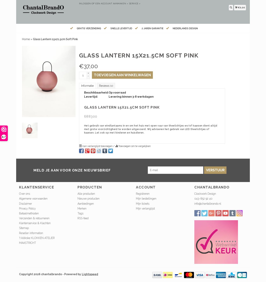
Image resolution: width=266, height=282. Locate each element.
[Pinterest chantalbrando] (218, 213)
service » (135, 3)
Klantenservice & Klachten (35, 223)
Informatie (87, 85)
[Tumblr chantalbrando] (232, 213)
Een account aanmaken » (111, 3)
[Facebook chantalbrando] (197, 213)
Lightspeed (90, 274)
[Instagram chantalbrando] (239, 213)
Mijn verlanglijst (145, 208)
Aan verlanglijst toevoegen (97, 146)
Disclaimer (25, 203)
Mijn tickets (142, 203)
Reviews (106, 85)
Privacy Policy (27, 208)
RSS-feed (83, 218)
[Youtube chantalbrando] (225, 213)
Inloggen (85, 3)
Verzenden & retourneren (34, 218)
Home (26, 39)
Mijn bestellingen (146, 198)
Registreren (143, 193)
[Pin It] (93, 151)
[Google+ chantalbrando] (211, 213)
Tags (80, 213)
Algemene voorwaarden (33, 198)
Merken (82, 208)
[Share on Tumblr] (104, 151)
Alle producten (86, 193)
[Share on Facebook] (81, 151)
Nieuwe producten (89, 198)
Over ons (24, 193)
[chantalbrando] (47, 11)
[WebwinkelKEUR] (216, 241)
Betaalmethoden (29, 213)
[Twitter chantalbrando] (204, 213)
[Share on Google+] (87, 151)
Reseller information (31, 233)
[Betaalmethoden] (157, 274)
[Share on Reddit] (99, 151)
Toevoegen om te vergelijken (134, 146)
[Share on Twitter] (110, 151)
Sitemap (24, 228)
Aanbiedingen (86, 203)
